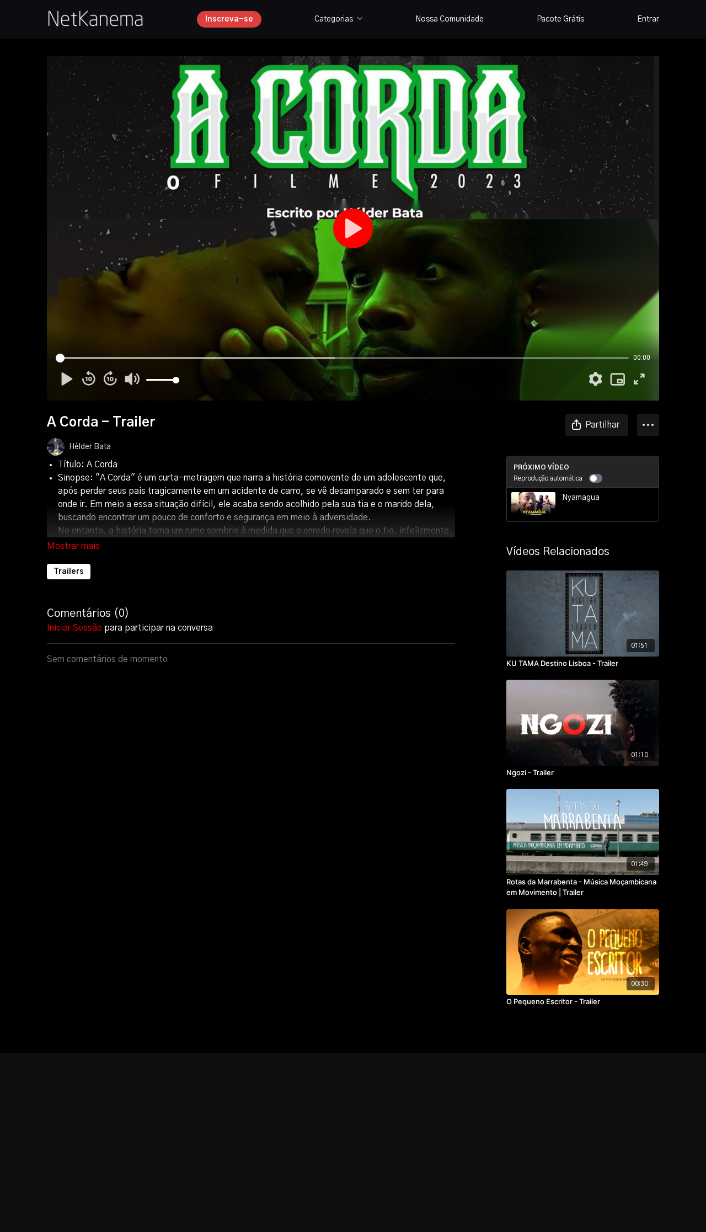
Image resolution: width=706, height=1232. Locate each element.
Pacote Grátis (560, 19)
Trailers (69, 571)
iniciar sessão (74, 627)
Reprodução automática (548, 478)
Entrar (648, 19)
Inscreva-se (229, 19)
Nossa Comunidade (449, 19)
